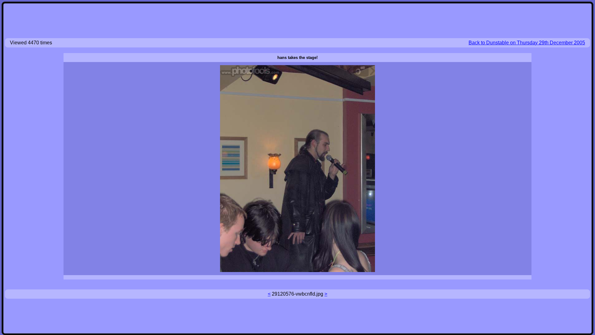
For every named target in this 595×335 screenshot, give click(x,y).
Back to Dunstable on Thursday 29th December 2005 (527, 42)
